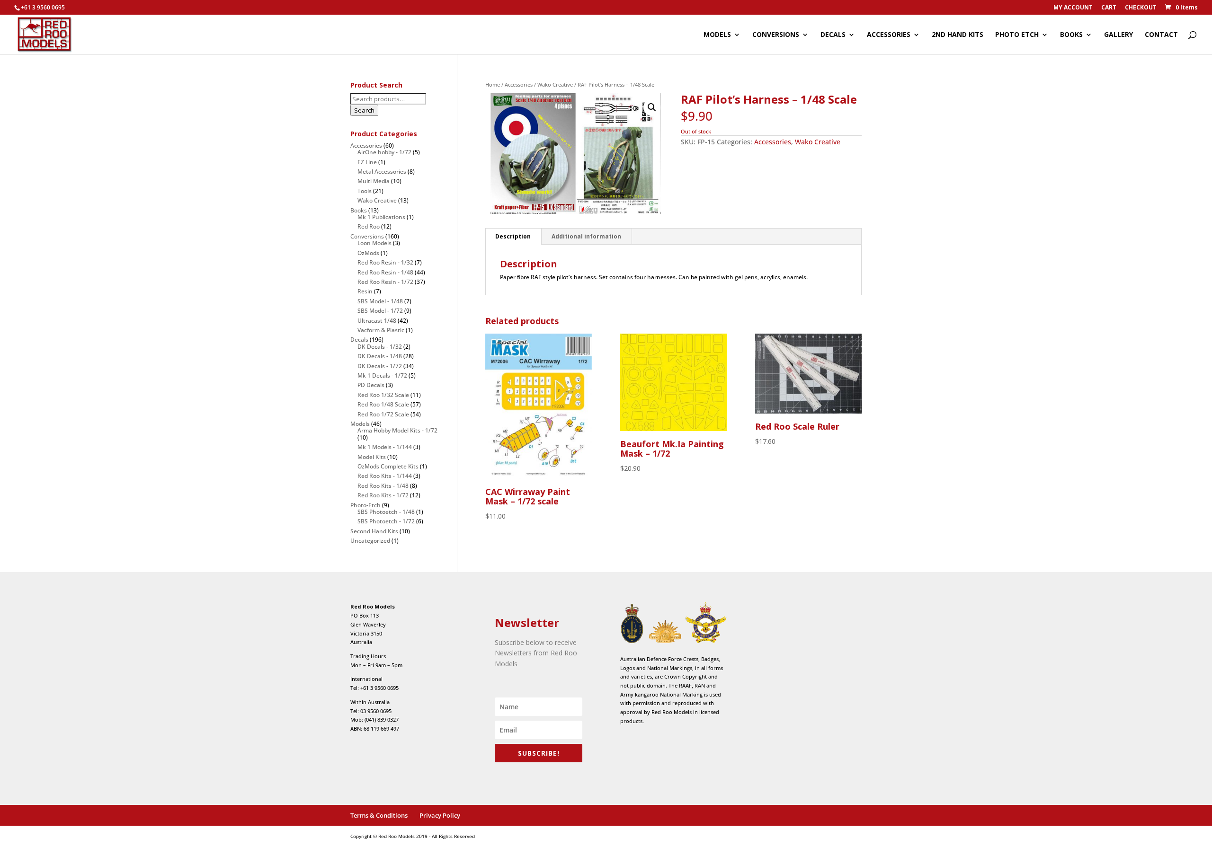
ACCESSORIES (888, 35)
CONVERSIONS (775, 35)
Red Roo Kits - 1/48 (383, 486)
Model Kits (371, 457)
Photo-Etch (365, 505)
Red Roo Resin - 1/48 (385, 272)
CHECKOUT (1141, 8)
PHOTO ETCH (1017, 35)
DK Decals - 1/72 (379, 366)
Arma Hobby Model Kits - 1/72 (397, 430)
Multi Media (373, 181)
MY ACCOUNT (1073, 8)
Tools (364, 191)
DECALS (833, 35)
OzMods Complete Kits (388, 466)
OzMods (368, 253)
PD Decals (370, 385)
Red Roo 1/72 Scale (383, 414)
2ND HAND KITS (957, 35)
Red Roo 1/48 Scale (383, 404)
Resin (365, 291)
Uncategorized (370, 541)
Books (358, 210)
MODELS (717, 35)
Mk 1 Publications (381, 217)
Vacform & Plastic (380, 330)
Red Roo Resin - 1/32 (385, 262)
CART (1108, 8)
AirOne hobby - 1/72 (384, 152)
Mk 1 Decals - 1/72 (382, 375)
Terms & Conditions (379, 815)
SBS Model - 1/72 (380, 311)
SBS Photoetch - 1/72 (386, 521)
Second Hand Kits (374, 531)
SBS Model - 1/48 (380, 301)
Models (360, 424)
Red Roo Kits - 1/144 (384, 476)
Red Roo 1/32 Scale (383, 395)
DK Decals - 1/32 (379, 347)
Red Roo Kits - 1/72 (383, 495)
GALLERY (1118, 35)
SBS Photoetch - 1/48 (386, 512)
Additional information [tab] (586, 236)
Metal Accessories (381, 172)
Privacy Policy (439, 815)
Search (364, 110)
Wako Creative (555, 84)
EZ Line (367, 162)
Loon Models (374, 243)
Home (492, 84)
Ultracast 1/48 (376, 321)
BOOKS (1071, 35)
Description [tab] (513, 236)
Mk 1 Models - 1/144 (384, 447)
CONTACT (1161, 35)
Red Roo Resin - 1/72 (385, 282)
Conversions (367, 236)
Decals (359, 339)
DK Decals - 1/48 (379, 356)
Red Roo (368, 226)
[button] (651, 107)
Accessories (519, 84)
